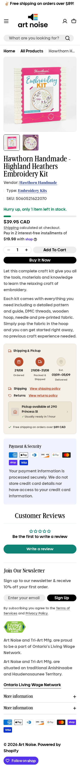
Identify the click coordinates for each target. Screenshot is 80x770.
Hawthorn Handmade (38, 182)
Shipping (11, 227)
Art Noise (27, 744)
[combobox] (39, 38)
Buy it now (40, 260)
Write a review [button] (40, 549)
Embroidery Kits (32, 190)
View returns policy (43, 395)
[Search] (67, 38)
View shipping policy (45, 389)
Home (9, 51)
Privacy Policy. (37, 613)
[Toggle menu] (6, 21)
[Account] (65, 21)
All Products (31, 51)
